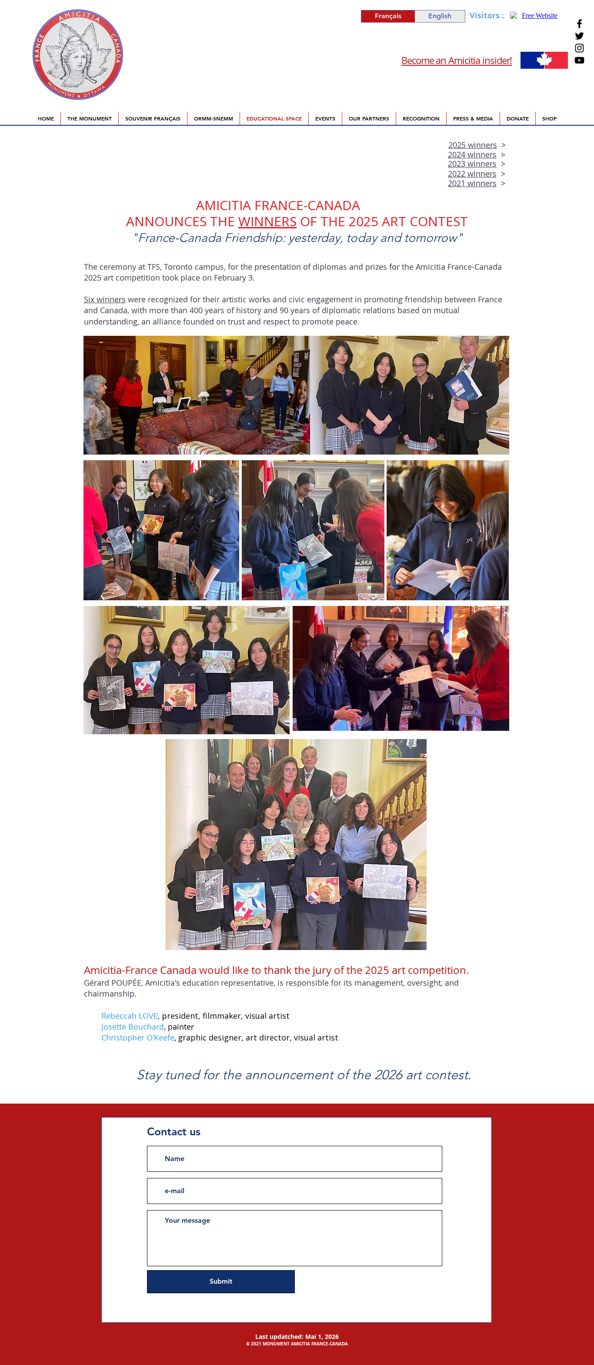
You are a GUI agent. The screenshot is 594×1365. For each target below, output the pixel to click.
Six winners (105, 299)
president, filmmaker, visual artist (226, 1015)
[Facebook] (579, 24)
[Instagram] (579, 48)
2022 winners (472, 173)
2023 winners (472, 163)
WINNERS (267, 221)
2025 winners (472, 145)
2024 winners (472, 154)
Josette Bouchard (132, 1026)
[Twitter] (579, 36)
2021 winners (472, 183)
